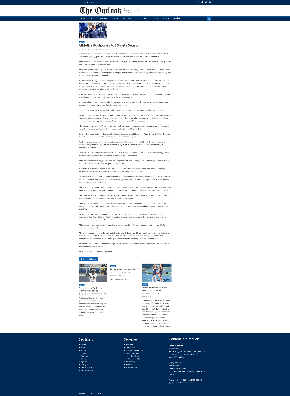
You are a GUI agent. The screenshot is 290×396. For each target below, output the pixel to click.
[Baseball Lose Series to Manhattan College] (93, 273)
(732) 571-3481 (180, 380)
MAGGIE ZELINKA (100, 294)
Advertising (130, 362)
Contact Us (130, 347)
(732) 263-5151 (196, 380)
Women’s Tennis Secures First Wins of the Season (154, 289)
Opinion (103, 19)
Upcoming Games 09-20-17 (124, 269)
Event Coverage (132, 353)
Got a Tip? (177, 19)
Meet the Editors (132, 356)
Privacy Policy (131, 367)
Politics (156, 19)
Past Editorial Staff (135, 359)
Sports (166, 19)
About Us (129, 345)
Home (83, 19)
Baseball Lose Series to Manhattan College (90, 289)
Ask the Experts (87, 370)
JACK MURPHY (103, 49)
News (93, 19)
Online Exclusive (87, 367)
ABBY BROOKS (147, 296)
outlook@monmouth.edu (184, 383)
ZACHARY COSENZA (117, 275)
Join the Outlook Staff (135, 350)
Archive (129, 365)
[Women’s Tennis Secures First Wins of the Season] (157, 273)
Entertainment (141, 19)
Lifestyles (127, 19)
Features (115, 19)
